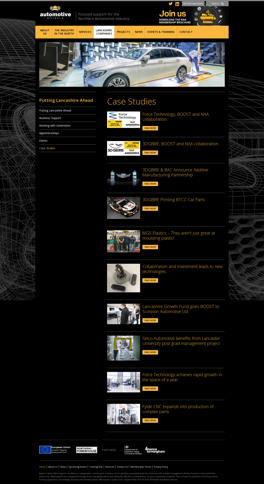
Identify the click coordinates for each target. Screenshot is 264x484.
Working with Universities (55, 125)
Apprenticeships (49, 133)
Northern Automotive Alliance (55, 12)
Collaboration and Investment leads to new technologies (182, 268)
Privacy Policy (161, 466)
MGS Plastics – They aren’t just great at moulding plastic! (178, 235)
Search (215, 3)
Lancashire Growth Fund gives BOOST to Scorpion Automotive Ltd (180, 308)
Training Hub (96, 466)
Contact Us (122, 466)
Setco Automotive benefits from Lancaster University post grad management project (181, 340)
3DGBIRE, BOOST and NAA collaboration (180, 143)
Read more (150, 128)
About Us (44, 31)
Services (85, 32)
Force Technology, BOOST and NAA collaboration (175, 116)
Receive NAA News (193, 3)
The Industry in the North (64, 31)
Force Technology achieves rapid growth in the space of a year (182, 377)
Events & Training (161, 32)
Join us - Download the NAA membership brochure (194, 14)
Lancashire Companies (104, 31)
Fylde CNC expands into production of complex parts (178, 408)
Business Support (50, 118)
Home (42, 466)
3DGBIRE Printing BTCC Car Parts (173, 199)
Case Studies (47, 148)
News (139, 32)
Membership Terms (140, 466)
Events (43, 140)
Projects (123, 32)
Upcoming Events (78, 466)
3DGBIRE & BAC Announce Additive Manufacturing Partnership (175, 172)
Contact (186, 32)
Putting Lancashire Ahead (55, 110)
